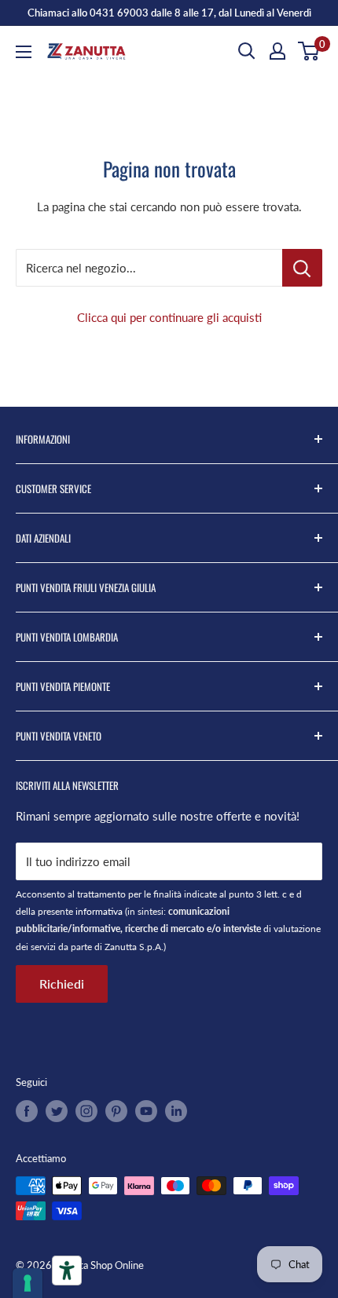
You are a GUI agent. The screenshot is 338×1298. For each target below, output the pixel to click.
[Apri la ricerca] (246, 51)
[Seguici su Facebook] (27, 1111)
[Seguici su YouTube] (146, 1111)
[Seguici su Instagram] (86, 1111)
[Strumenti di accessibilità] (67, 1270)
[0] (309, 51)
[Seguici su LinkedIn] (176, 1111)
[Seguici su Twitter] (57, 1111)
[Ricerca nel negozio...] (302, 268)
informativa (99, 911)
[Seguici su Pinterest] (116, 1111)
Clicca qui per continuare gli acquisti (169, 317)
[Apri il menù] (23, 52)
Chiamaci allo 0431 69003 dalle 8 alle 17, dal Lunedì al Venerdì (169, 12)
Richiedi (61, 983)
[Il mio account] (277, 51)
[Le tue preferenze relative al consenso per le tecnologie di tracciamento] (27, 1283)
